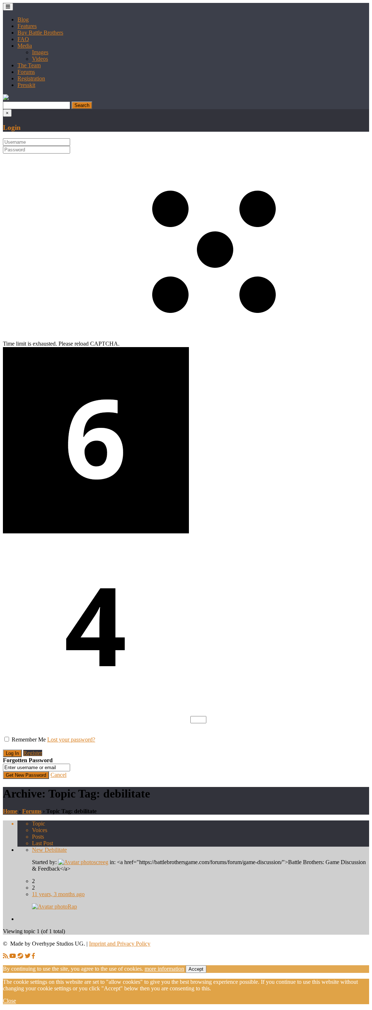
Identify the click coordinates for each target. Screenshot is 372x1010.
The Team (29, 65)
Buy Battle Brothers (40, 32)
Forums (26, 72)
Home (10, 811)
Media (24, 46)
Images (40, 52)
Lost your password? (71, 739)
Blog (23, 19)
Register (32, 753)
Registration (31, 78)
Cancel (58, 775)
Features (27, 26)
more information (164, 969)
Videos (40, 59)
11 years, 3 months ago (58, 894)
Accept (196, 969)
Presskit (26, 85)
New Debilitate (49, 850)
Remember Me (29, 739)
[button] (6, 98)
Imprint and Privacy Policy (119, 944)
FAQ (23, 39)
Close (9, 1001)
